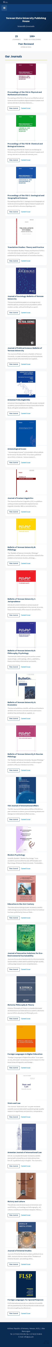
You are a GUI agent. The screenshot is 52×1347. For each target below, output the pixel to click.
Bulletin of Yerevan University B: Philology (22, 548)
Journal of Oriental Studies (20, 1250)
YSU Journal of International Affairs (23, 805)
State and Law (14, 1103)
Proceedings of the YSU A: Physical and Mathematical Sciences (25, 93)
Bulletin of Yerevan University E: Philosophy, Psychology (22, 652)
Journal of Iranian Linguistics (20, 498)
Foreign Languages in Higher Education (25, 1054)
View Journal (13, 108)
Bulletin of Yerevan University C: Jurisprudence (22, 600)
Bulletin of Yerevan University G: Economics (22, 703)
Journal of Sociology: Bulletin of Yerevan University (25, 297)
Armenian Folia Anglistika (19, 399)
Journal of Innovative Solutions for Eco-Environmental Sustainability (25, 954)
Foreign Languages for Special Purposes (25, 1299)
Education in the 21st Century (21, 904)
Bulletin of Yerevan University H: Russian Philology (25, 755)
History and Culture (16, 1201)
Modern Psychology (16, 855)
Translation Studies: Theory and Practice (26, 247)
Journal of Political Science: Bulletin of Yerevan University (25, 349)
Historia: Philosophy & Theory (21, 1004)
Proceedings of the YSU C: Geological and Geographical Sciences (26, 196)
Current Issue (25, 108)
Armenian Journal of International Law (25, 1152)
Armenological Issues (17, 449)
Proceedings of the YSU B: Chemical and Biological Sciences (25, 145)
